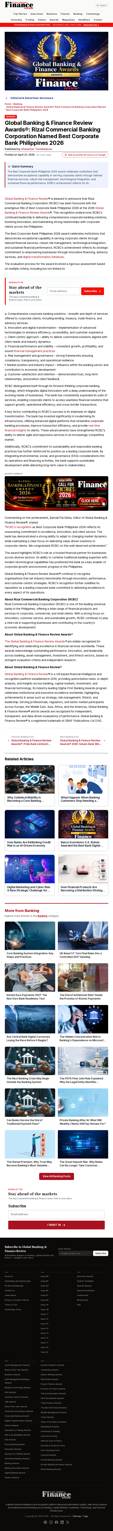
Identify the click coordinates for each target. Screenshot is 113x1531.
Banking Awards (12, 1463)
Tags (85, 1516)
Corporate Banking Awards (17, 1416)
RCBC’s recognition (18, 527)
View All (44, 1352)
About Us (9, 1276)
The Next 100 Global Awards (54, 1408)
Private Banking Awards (51, 1460)
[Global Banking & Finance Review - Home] (30, 5)
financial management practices (34, 351)
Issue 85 (44, 1276)
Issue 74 (44, 1328)
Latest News (10, 1295)
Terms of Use (11, 1305)
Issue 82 (44, 1290)
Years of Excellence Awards (54, 1422)
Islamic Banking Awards (51, 1374)
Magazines (68, 20)
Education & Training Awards (18, 1430)
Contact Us (10, 1290)
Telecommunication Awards (53, 1393)
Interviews (37, 14)
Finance (65, 14)
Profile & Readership (14, 1286)
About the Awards (85, 1276)
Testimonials (82, 1295)
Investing (16, 20)
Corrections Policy (49, 1436)
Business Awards (12, 1374)
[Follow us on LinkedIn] (62, 1522)
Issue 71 (44, 1343)
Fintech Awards (12, 1425)
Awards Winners (84, 1286)
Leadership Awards (49, 1370)
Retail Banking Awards (51, 1469)
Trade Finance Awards (51, 1403)
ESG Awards (10, 1440)
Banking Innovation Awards (17, 1468)
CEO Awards (10, 1392)
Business (52, 14)
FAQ (79, 1305)
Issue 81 (44, 1295)
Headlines (84, 20)
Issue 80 (44, 1300)
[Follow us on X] (67, 1522)
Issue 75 (44, 1324)
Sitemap (77, 1516)
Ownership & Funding (50, 1431)
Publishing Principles (50, 1427)
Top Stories (20, 14)
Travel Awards (47, 1417)
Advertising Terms (13, 1309)
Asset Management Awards (17, 1365)
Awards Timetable (85, 1281)
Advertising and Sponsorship (18, 1281)
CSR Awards (10, 1402)
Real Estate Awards (49, 1379)
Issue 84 (44, 1281)
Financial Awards (48, 1455)
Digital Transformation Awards (18, 1421)
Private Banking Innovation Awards (56, 1464)
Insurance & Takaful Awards (17, 1454)
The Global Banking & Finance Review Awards (35, 641)
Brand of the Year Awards (16, 1370)
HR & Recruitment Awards (52, 1398)
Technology (93, 14)
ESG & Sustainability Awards (17, 1435)
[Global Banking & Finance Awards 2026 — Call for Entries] (56, 493)
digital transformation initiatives (43, 257)
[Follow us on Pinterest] (45, 1522)
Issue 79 (44, 1305)
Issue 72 (44, 1338)
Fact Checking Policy (50, 1450)
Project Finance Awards (51, 1384)
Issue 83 (44, 1286)
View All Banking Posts (56, 1176)
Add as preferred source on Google (87, 155)
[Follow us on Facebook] (56, 1522)
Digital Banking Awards (15, 1473)
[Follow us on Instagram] (51, 1522)
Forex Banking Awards (15, 1444)
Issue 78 (44, 1309)
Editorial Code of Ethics (51, 1441)
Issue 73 (44, 1333)
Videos (42, 20)
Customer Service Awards (16, 1397)
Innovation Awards (13, 1449)
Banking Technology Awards (17, 1387)
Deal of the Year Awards (16, 1406)
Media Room (82, 1300)
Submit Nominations (86, 1290)
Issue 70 (44, 1347)
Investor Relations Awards (52, 1365)
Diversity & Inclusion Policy (53, 1445)
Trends (98, 20)
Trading (29, 20)
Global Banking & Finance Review (26, 198)
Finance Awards (12, 1477)
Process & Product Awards (53, 1389)
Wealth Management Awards (54, 1412)
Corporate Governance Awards (19, 1411)
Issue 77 (44, 1314)
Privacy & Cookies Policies (17, 1300)
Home (8, 104)
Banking (77, 14)
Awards (54, 20)
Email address (64, 1249)
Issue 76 (44, 1319)
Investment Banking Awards (17, 1458)
